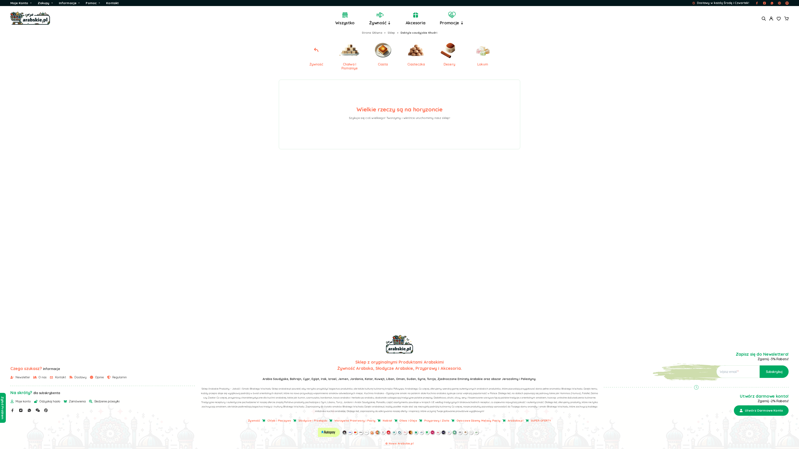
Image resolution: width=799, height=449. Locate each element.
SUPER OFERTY (541, 420)
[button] (761, 410)
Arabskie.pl (516, 420)
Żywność (254, 420)
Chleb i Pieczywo (279, 420)
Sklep (391, 32)
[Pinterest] (46, 410)
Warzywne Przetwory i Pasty (354, 420)
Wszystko (345, 22)
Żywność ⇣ (380, 22)
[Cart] (786, 19)
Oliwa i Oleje (408, 420)
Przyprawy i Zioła (436, 420)
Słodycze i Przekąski (312, 420)
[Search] (764, 18)
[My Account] (771, 18)
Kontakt (112, 3)
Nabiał (387, 420)
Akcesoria (416, 22)
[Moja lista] (779, 19)
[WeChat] (37, 410)
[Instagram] (21, 410)
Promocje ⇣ (452, 22)
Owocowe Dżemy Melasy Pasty (478, 420)
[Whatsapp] (29, 410)
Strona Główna (372, 32)
